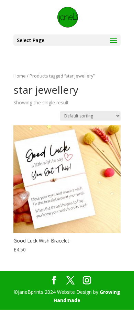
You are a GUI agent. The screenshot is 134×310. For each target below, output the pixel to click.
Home (19, 76)
